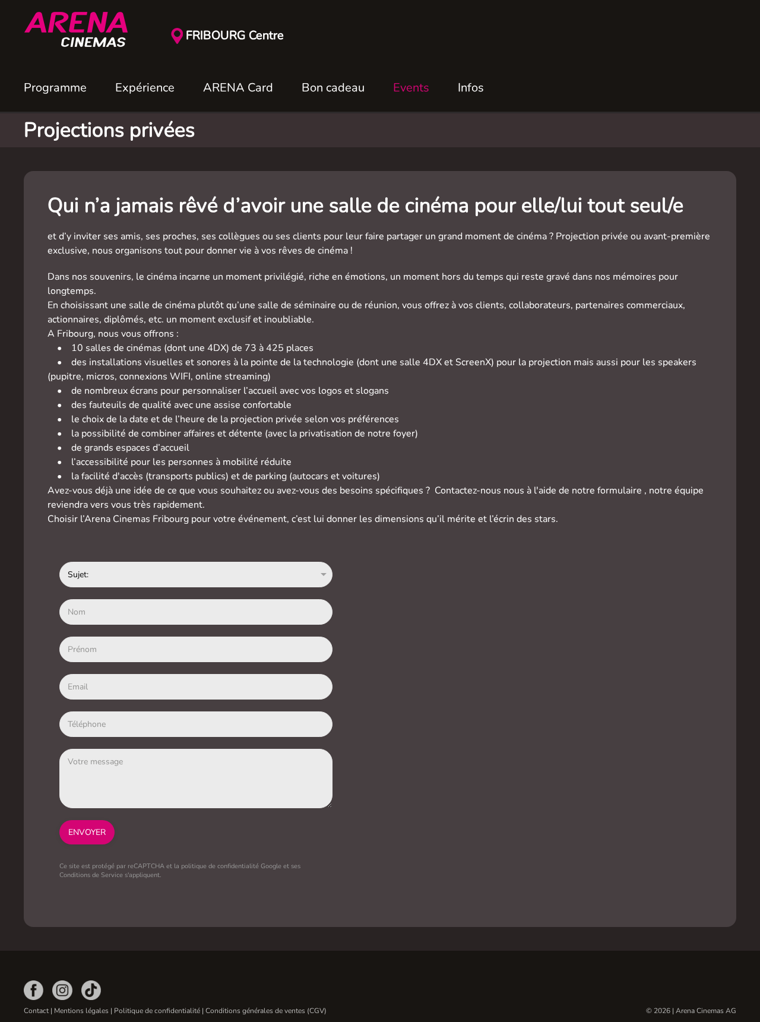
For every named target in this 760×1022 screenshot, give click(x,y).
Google (271, 866)
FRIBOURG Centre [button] (235, 35)
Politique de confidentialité (157, 1010)
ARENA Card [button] (238, 88)
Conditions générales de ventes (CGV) (266, 1010)
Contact (36, 1010)
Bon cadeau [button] (333, 88)
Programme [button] (55, 88)
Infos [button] (471, 88)
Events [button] (411, 88)
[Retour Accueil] (83, 30)
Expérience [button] (145, 88)
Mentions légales (81, 1010)
